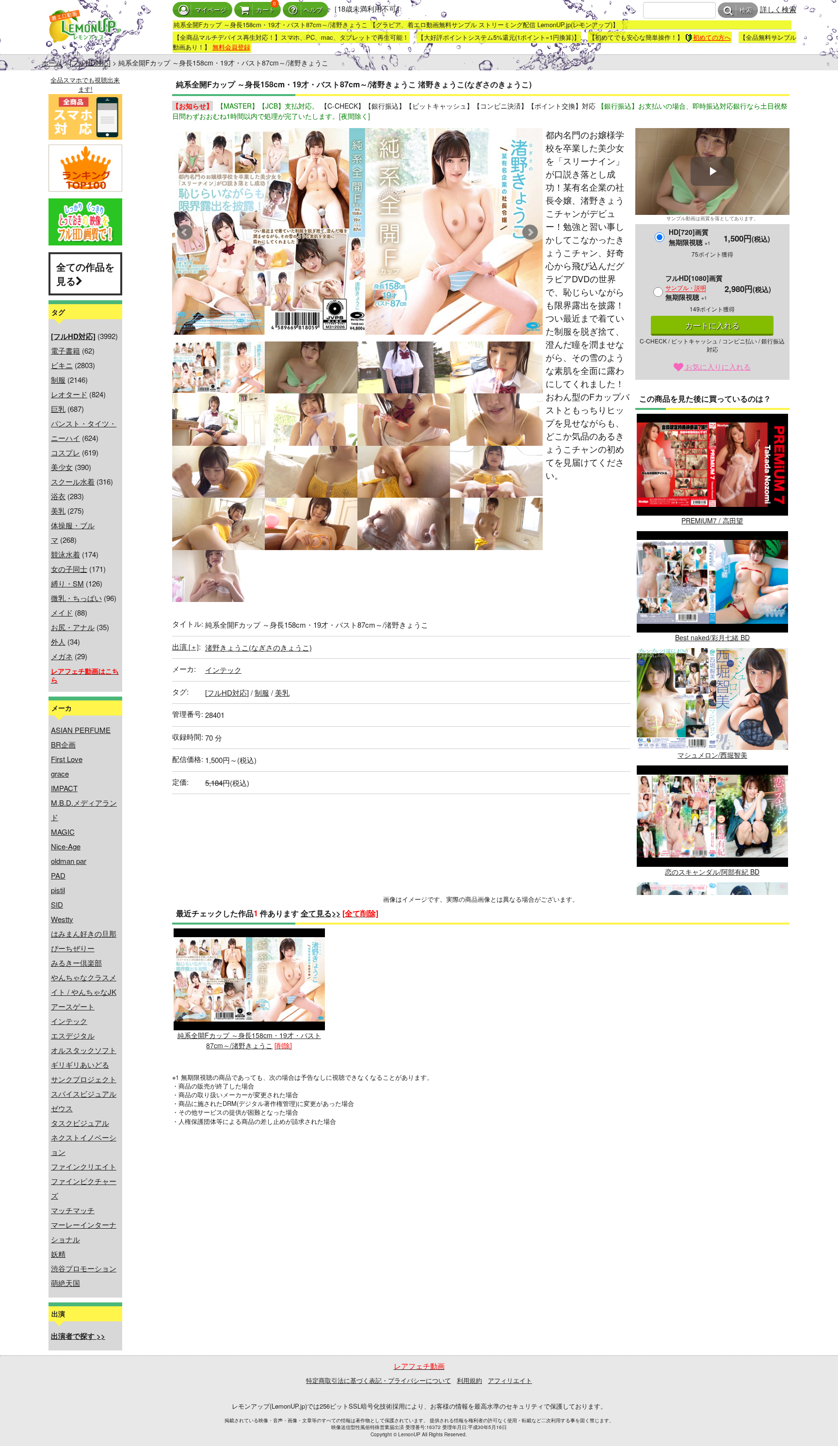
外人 (58, 641)
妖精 (58, 1254)
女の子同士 (69, 569)
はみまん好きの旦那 (83, 933)
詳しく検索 (778, 9)
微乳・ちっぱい (76, 598)
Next (530, 232)
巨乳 (58, 409)
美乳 (58, 510)
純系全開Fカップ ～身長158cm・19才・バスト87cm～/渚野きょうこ (249, 1040)
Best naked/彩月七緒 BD (712, 637)
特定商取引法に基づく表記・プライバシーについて (378, 1380)
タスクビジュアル (80, 1123)
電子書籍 (65, 350)
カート (265, 10)
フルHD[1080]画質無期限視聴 (694, 287)
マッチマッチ (73, 1210)
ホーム (52, 62)
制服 (58, 379)
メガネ (62, 656)
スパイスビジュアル (83, 1094)
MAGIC (63, 832)
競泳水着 (65, 554)
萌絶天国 (65, 1283)
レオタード (69, 394)
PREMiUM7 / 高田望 (712, 520)
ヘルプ (313, 10)
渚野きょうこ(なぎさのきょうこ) (258, 647)
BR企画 (63, 744)
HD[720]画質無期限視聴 (689, 237)
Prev (185, 232)
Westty (62, 919)
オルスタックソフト (83, 1050)
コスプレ (65, 452)
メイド (62, 612)
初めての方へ (712, 37)
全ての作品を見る (85, 274)
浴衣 (58, 496)
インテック (69, 1021)
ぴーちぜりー (73, 948)
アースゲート (73, 1006)
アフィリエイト (510, 1380)
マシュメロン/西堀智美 (712, 754)
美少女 (62, 467)
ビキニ (62, 365)
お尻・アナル (73, 627)
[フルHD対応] (90, 62)
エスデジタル (73, 1035)
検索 (746, 10)
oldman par (68, 861)
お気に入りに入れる (717, 366)
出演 (185, 646)
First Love (66, 759)
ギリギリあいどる (80, 1064)
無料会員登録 (231, 46)
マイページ (210, 10)
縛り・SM (67, 583)
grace (60, 773)
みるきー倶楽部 (76, 963)
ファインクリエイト (83, 1166)
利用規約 (469, 1380)
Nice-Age (66, 846)
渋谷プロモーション (83, 1268)
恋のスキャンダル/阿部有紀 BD (712, 872)
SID (57, 904)
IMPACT (64, 788)
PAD (58, 875)
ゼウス (62, 1108)
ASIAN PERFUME (81, 730)
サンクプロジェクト (83, 1079)
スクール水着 (73, 481)
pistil (58, 890)
